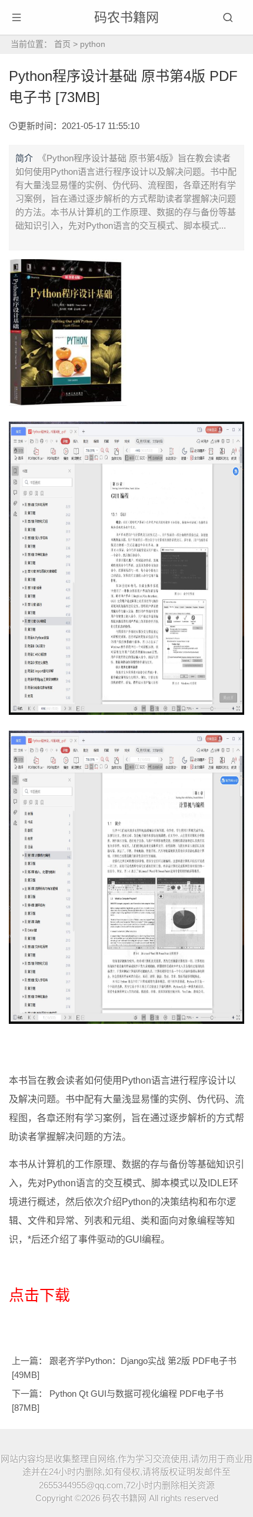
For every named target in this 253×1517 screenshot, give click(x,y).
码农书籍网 (126, 17)
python (92, 44)
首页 (62, 44)
